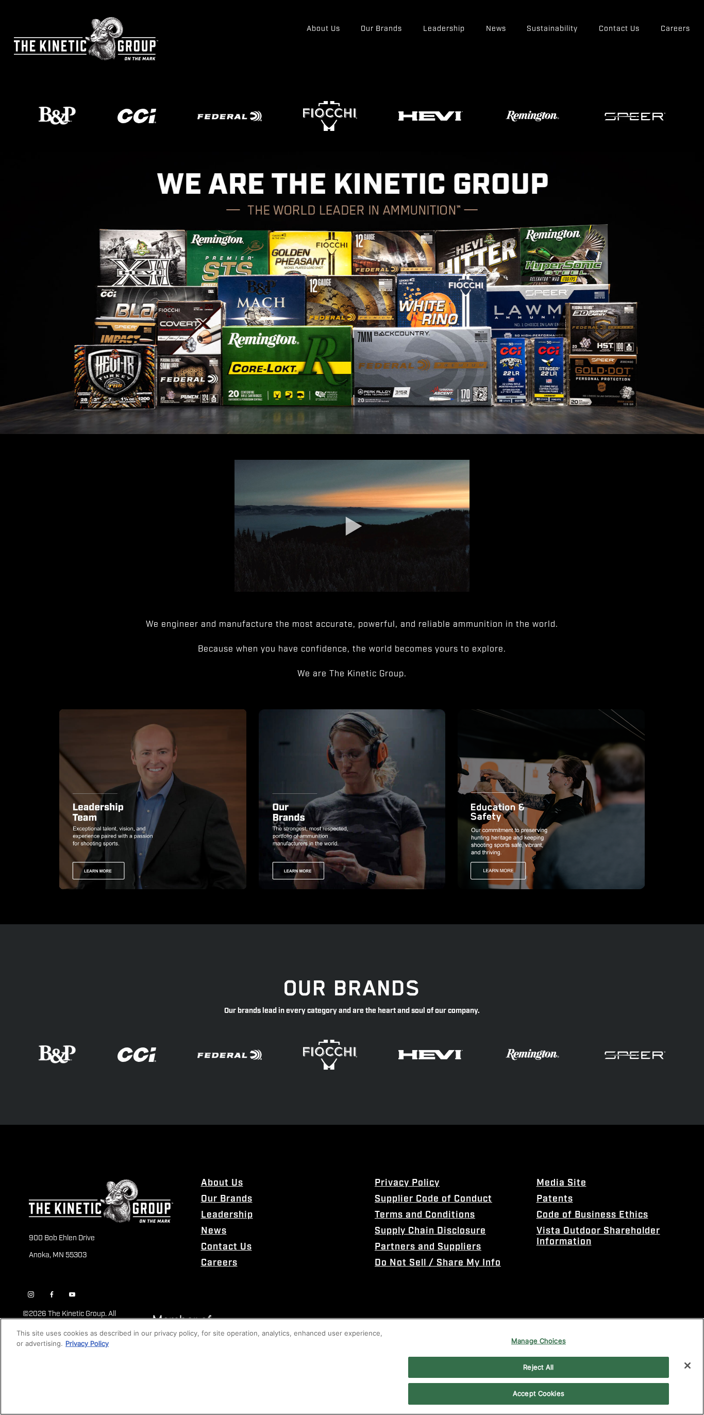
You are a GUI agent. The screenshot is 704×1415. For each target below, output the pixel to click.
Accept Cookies (538, 1393)
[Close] (687, 1365)
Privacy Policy (407, 1183)
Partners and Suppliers (428, 1247)
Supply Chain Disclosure (430, 1231)
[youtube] (72, 1295)
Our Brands (227, 1199)
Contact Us (226, 1247)
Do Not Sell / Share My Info (438, 1263)
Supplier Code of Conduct (433, 1199)
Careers (219, 1263)
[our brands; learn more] (352, 799)
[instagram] (31, 1295)
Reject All (538, 1367)
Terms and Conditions (425, 1215)
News (214, 1231)
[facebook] (51, 1295)
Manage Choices (538, 1341)
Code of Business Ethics (592, 1215)
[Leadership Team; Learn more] (152, 799)
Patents (555, 1199)
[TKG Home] (86, 39)
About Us (222, 1183)
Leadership (227, 1215)
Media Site (561, 1183)
